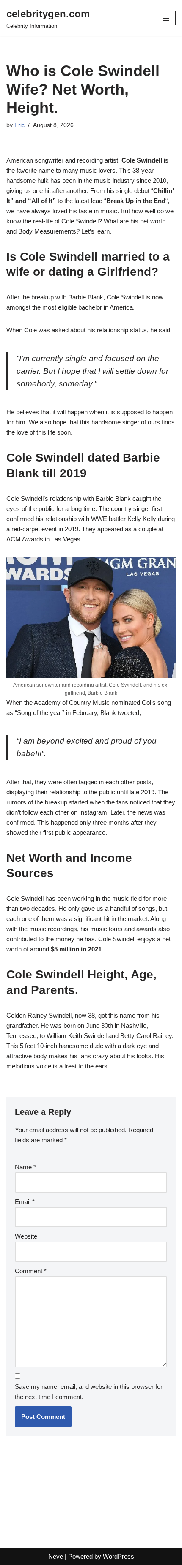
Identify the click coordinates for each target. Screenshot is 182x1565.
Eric (19, 125)
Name (25, 1167)
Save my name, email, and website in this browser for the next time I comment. (89, 1391)
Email (25, 1201)
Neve (55, 1556)
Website (26, 1236)
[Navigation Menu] (166, 18)
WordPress (118, 1556)
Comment (31, 1270)
